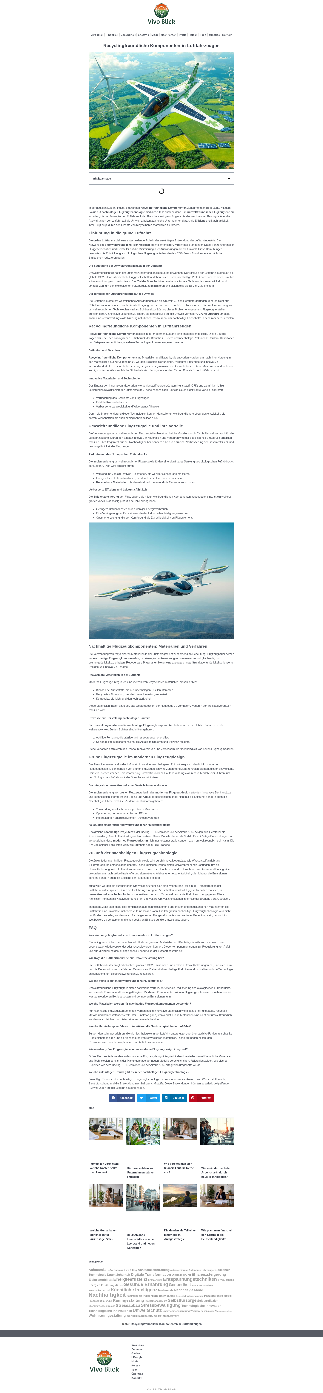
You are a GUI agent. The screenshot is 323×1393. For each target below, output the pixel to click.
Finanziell (112, 34)
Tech (203, 34)
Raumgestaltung (128, 1300)
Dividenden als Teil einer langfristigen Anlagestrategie (180, 1235)
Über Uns (137, 1373)
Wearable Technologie (202, 1311)
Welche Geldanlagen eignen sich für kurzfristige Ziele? (103, 1235)
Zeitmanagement (168, 1315)
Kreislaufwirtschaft (99, 1290)
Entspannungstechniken (190, 1279)
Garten (135, 1353)
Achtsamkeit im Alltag (123, 1269)
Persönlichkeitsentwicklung (189, 1296)
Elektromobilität (101, 1280)
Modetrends (165, 1290)
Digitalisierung (181, 1274)
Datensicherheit (118, 1274)
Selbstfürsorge (182, 1300)
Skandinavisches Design (102, 1306)
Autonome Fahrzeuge (201, 1270)
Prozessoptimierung (100, 1300)
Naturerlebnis (134, 1295)
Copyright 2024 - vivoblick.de (161, 1389)
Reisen (193, 34)
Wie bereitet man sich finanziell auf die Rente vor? (179, 1168)
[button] (229, 178)
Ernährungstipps (112, 1285)
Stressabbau (128, 1305)
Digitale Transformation (151, 1274)
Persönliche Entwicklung (159, 1295)
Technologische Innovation (201, 1306)
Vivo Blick (97, 34)
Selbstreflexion (208, 1300)
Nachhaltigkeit (107, 1295)
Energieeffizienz (130, 1279)
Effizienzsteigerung (209, 1274)
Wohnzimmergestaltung (142, 1315)
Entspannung (155, 1280)
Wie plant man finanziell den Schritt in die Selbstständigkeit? (216, 1235)
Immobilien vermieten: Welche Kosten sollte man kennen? (104, 1168)
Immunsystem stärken (202, 1285)
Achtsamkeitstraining (154, 1269)
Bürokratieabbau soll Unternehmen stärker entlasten (141, 1172)
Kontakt (227, 34)
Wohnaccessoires (223, 1311)
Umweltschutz (147, 1310)
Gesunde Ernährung (145, 1284)
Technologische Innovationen (110, 1310)
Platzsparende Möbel (218, 1295)
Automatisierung (179, 1270)
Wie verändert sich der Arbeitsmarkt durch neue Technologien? (216, 1172)
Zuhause (214, 34)
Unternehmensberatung (176, 1311)
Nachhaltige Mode (188, 1290)
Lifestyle (143, 34)
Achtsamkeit (99, 1270)
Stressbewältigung (161, 1305)
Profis (182, 34)
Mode (155, 34)
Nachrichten (168, 34)
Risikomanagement (156, 1300)
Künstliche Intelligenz (134, 1289)
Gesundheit (128, 34)
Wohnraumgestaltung (107, 1315)
